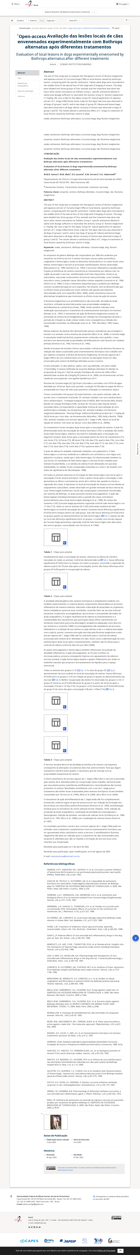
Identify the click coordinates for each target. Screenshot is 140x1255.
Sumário (20, 20)
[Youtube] (39, 1227)
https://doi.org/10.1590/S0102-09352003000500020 (88, 28)
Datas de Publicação (25, 91)
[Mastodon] (32, 1227)
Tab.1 (106, 516)
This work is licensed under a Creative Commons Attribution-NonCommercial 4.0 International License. (87, 1169)
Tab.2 (105, 560)
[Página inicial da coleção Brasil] (18, 1222)
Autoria (53, 64)
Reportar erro (137, 449)
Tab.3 (57, 680)
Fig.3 (112, 670)
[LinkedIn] (34, 1227)
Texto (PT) (73, 20)
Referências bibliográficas (23, 84)
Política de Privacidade (106, 1251)
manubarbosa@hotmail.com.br (65, 856)
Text (19, 78)
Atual (42, 20)
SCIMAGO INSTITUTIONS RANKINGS (75, 64)
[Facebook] (37, 1227)
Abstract (21, 73)
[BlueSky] (29, 1227)
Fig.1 (82, 670)
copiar (116, 28)
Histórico (21, 96)
